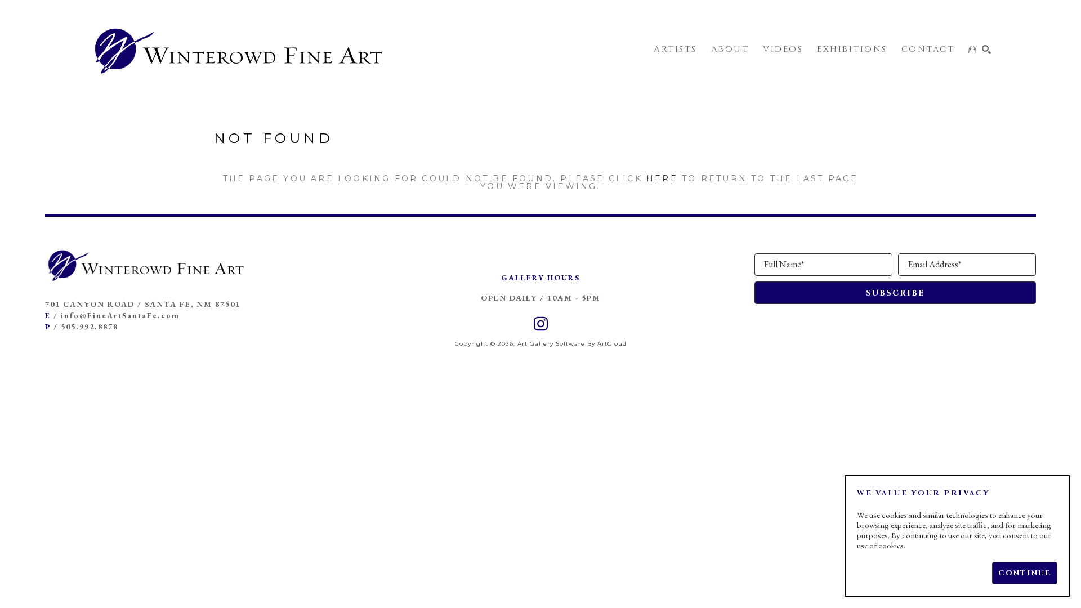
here (662, 178)
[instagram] (540, 324)
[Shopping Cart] (972, 49)
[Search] (986, 49)
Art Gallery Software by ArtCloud (572, 343)
